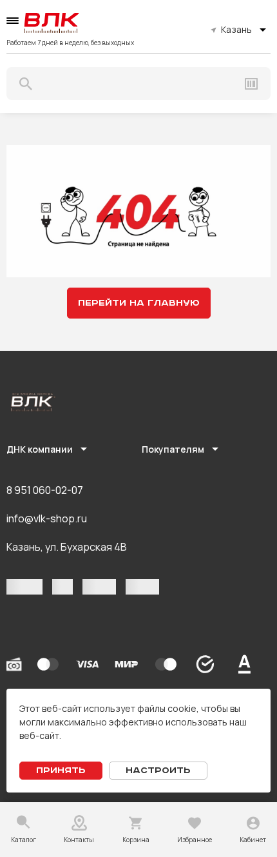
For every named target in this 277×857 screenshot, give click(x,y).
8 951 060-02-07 (44, 490)
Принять (61, 770)
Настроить (158, 770)
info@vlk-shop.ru (46, 518)
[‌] (24, 587)
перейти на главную (139, 303)
